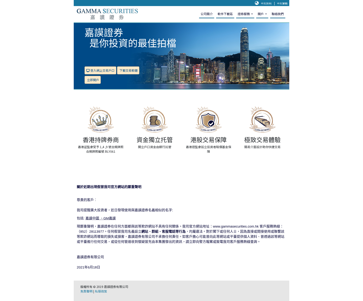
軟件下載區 (225, 14)
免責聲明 (86, 291)
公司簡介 (207, 14)
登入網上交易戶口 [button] (102, 70)
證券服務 (244, 14)
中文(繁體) (282, 3)
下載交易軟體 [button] (128, 70)
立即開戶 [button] (92, 80)
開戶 (261, 14)
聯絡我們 (278, 14)
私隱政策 (101, 291)
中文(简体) (266, 3)
